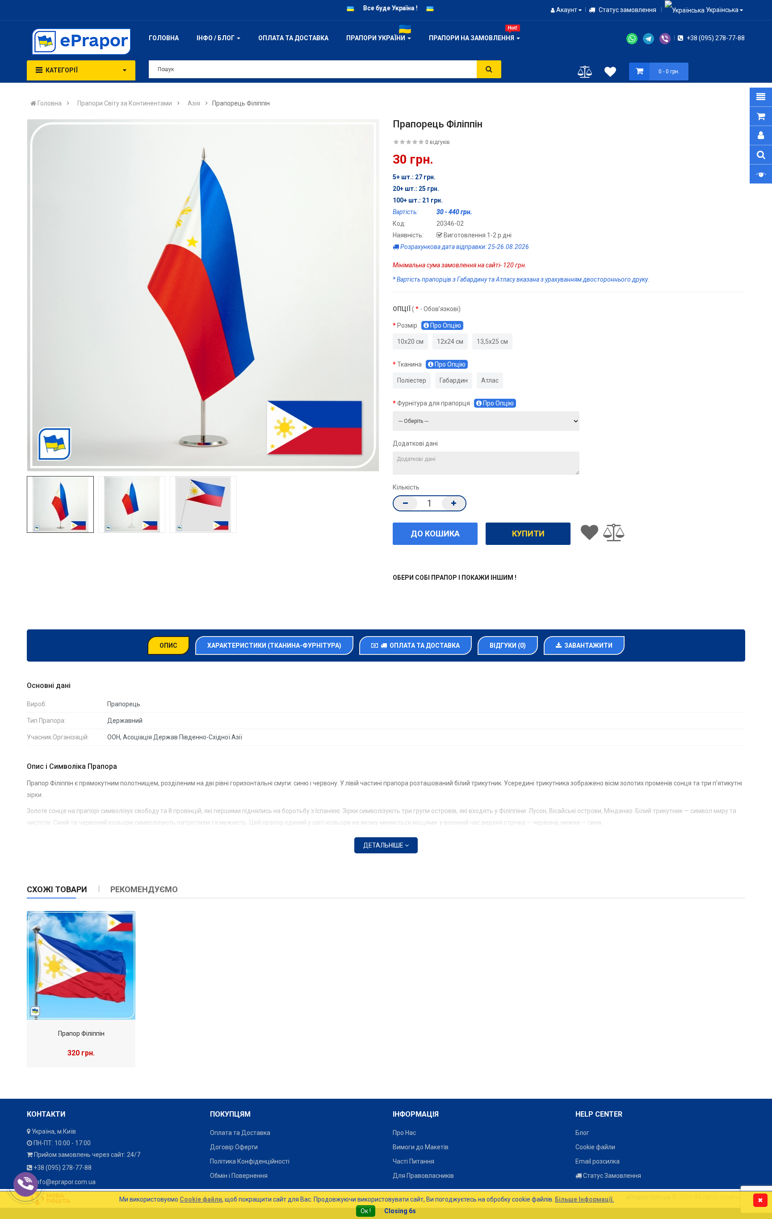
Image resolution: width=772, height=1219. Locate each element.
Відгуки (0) (508, 645)
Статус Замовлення (611, 1175)
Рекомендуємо (144, 889)
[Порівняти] (585, 73)
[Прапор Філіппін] (81, 965)
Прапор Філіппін (81, 1033)
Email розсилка (597, 1161)
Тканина (431, 364)
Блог (582, 1132)
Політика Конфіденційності (250, 1161)
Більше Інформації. (584, 1199)
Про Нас (404, 1132)
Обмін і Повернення (239, 1175)
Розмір (429, 325)
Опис (168, 645)
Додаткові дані (415, 443)
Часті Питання (413, 1161)
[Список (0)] (610, 73)
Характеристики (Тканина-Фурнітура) (274, 645)
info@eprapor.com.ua (65, 1181)
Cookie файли (595, 1147)
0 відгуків (437, 142)
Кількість (406, 487)
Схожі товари (57, 889)
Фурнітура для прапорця (455, 403)
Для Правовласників (423, 1175)
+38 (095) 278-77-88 (715, 38)
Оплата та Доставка (423, 645)
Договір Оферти (234, 1147)
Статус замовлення (626, 9)
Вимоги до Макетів (421, 1147)
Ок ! (366, 1211)
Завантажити (587, 645)
